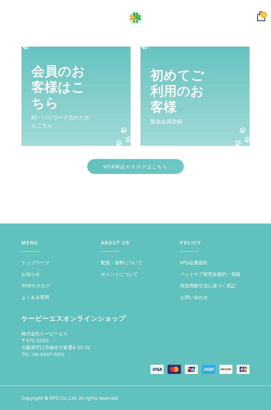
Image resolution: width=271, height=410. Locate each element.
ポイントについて (119, 274)
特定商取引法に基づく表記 (208, 285)
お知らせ (30, 274)
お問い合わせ (194, 297)
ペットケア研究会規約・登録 (210, 274)
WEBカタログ (35, 285)
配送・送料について (121, 262)
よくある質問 (35, 297)
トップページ (35, 262)
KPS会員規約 (194, 262)
